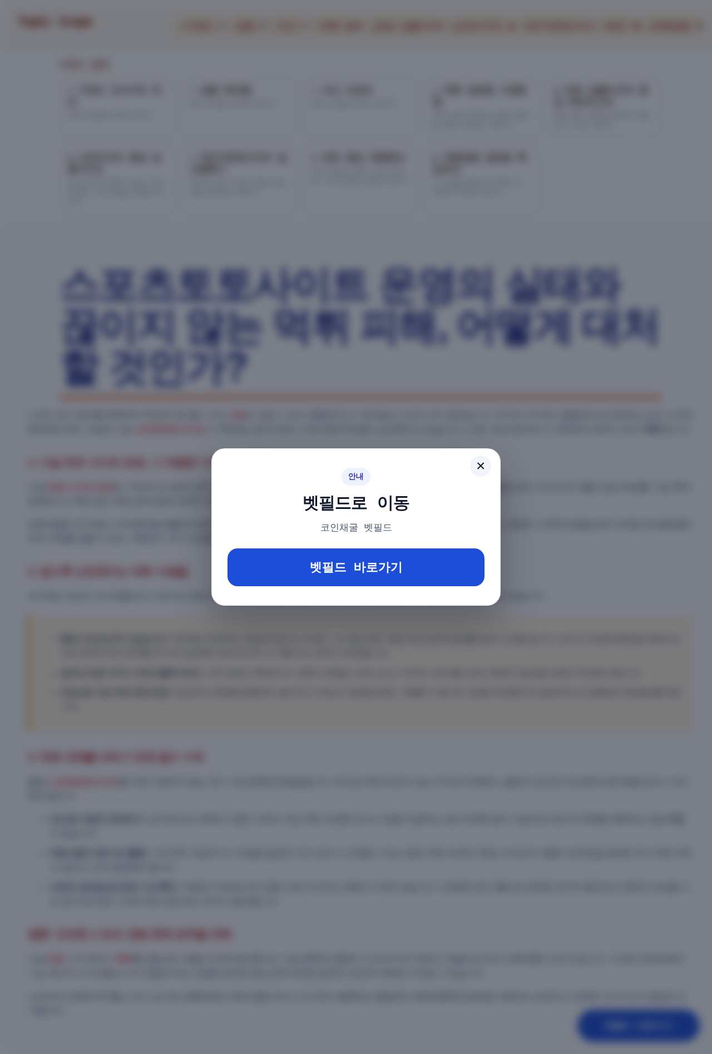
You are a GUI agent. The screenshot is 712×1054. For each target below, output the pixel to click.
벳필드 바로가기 (356, 567)
